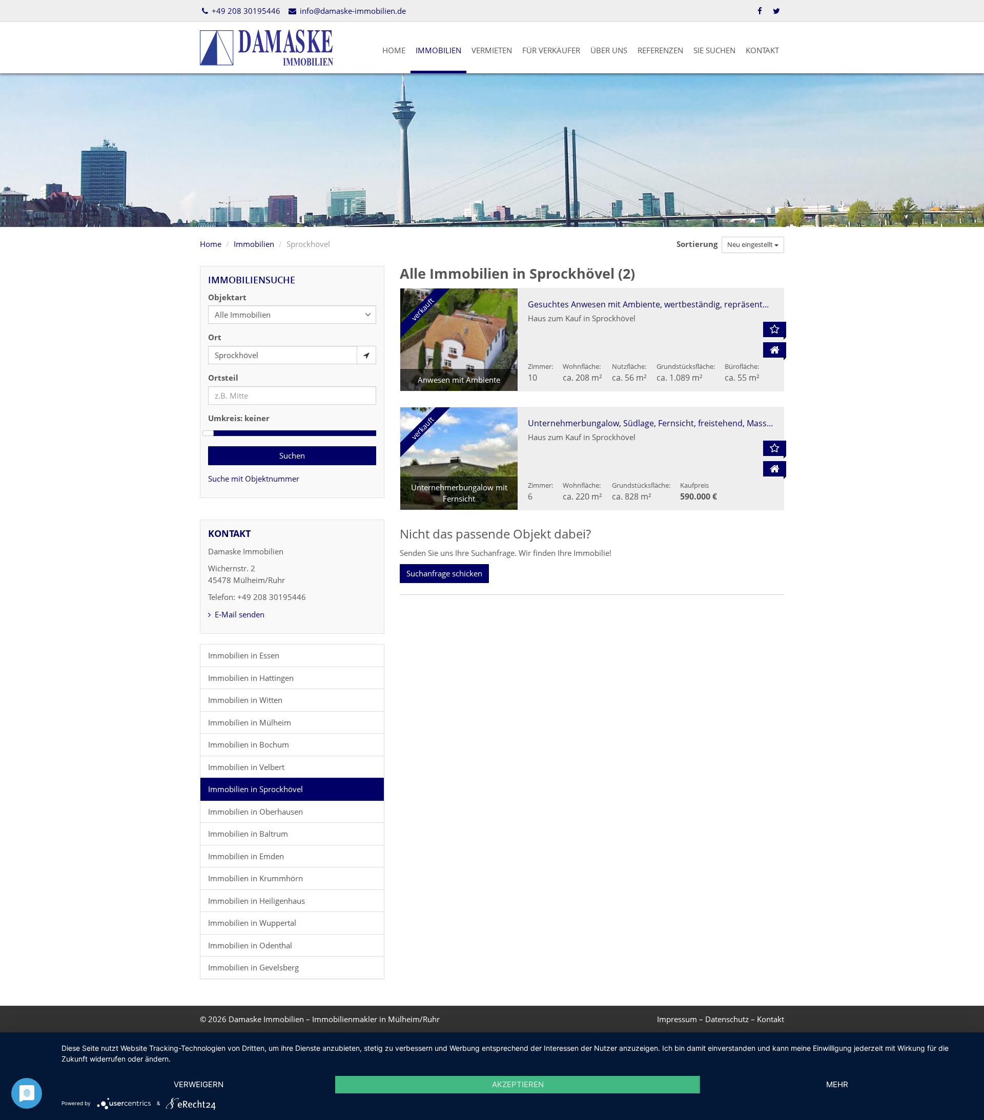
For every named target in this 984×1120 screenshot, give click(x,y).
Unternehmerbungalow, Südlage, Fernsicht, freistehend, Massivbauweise (668, 423)
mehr (837, 1084)
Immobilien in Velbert (246, 767)
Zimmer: (540, 366)
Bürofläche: (742, 366)
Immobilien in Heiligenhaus (256, 901)
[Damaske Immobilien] (266, 47)
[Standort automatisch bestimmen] (366, 355)
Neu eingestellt (750, 244)
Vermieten (491, 50)
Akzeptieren (518, 1084)
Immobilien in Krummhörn (255, 878)
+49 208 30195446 (245, 11)
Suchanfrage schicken (444, 573)
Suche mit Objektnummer (253, 478)
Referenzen (660, 50)
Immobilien (438, 50)
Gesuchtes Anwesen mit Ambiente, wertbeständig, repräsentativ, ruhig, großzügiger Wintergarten (717, 304)
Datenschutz (727, 1019)
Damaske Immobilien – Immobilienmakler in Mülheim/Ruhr (334, 1019)
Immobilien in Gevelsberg (253, 967)
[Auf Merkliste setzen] (774, 329)
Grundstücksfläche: (686, 366)
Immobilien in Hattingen (251, 678)
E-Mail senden (238, 614)
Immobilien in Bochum (248, 744)
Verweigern (198, 1084)
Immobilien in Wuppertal (252, 923)
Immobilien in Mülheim (249, 722)
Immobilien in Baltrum (248, 833)
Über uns (608, 50)
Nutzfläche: (629, 366)
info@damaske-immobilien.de (351, 11)
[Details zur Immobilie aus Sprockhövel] (774, 350)
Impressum (677, 1019)
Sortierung (698, 244)
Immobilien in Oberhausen (255, 811)
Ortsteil (223, 377)
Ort (214, 337)
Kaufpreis (694, 485)
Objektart (227, 297)
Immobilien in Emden (246, 856)
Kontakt (762, 50)
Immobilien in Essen (243, 655)
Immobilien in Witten (245, 700)
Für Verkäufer (551, 50)
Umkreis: (239, 418)
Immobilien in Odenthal (250, 945)
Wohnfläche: (582, 366)
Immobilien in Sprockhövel (255, 789)
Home (393, 50)
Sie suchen (714, 50)
